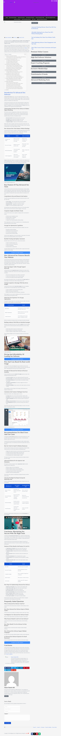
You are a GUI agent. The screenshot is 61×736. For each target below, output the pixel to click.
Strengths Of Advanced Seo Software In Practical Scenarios (14, 71)
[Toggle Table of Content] (25, 54)
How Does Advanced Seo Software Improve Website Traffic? (15, 83)
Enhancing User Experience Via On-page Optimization (14, 67)
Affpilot (26, 733)
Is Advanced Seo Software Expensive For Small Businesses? (15, 88)
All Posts (6, 696)
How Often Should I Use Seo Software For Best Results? (14, 86)
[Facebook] (51, 0)
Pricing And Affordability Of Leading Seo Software (12, 69)
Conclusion (7, 89)
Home (7, 17)
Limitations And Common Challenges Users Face (13, 72)
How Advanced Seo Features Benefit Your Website (12, 64)
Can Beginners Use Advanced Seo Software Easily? (14, 84)
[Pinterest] (54, 0)
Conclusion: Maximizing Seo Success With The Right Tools (13, 78)
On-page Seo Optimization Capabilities (12, 62)
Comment (6, 713)
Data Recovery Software (30, 17)
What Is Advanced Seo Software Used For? (12, 82)
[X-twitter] (53, 0)
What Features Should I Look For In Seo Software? (13, 85)
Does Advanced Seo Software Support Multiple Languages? (15, 87)
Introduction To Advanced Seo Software (11, 55)
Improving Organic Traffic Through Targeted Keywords (14, 65)
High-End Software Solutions (42, 19)
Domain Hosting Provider (40, 17)
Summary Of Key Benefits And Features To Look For (14, 79)
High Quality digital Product (50, 17)
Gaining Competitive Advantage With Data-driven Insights (15, 66)
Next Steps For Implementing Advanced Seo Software (14, 80)
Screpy (26, 47)
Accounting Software (12, 17)
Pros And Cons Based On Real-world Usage (11, 70)
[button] (7, 668)
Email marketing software (26, 19)
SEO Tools (34, 19)
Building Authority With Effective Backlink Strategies (14, 68)
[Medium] (56, 0)
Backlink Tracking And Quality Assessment (12, 63)
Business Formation (21, 17)
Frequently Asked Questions (9, 81)
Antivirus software (17, 19)
